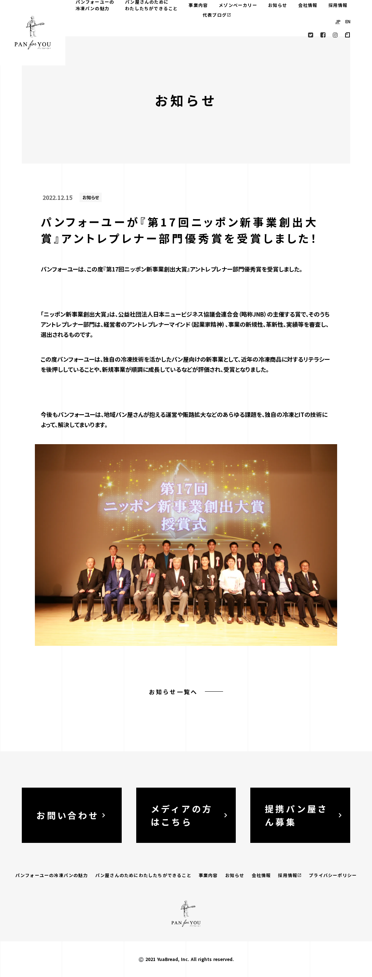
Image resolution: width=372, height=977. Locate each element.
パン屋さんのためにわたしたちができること (143, 875)
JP (337, 21)
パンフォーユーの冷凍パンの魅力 (51, 875)
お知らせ (277, 5)
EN (347, 21)
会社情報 (308, 5)
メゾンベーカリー (238, 5)
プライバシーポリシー (333, 875)
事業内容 (198, 5)
